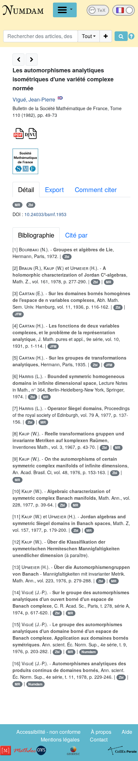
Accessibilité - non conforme (48, 731)
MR (17, 204)
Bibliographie (36, 234)
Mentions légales (60, 739)
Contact (99, 739)
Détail (26, 189)
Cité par (76, 234)
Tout (87, 36)
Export (54, 189)
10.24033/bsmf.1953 (45, 214)
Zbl (30, 204)
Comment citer (96, 189)
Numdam (89, 651)
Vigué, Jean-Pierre (34, 99)
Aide (127, 731)
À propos (101, 731)
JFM (18, 314)
